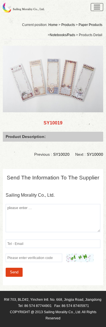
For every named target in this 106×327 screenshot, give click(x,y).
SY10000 (95, 154)
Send (14, 272)
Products (68, 25)
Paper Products (90, 25)
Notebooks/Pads (62, 35)
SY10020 (61, 154)
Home (53, 25)
